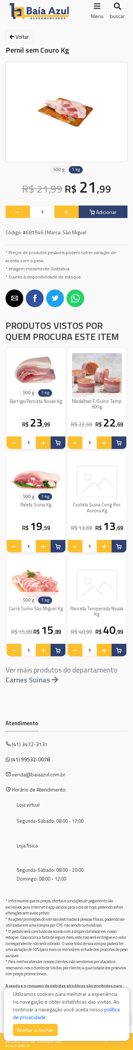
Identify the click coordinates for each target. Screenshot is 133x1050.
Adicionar (106, 212)
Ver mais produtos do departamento (61, 675)
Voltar (21, 37)
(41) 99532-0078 (30, 759)
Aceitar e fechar (35, 1030)
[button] (14, 298)
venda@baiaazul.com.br (38, 774)
